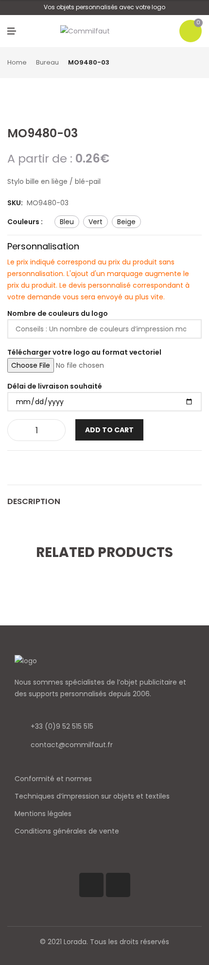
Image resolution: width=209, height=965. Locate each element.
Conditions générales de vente (67, 831)
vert (95, 222)
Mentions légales (43, 813)
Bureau (47, 62)
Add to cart (109, 430)
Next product (198, 63)
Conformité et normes (53, 779)
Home (17, 62)
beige (126, 222)
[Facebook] (91, 885)
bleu (67, 222)
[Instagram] (118, 885)
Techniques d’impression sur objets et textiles (92, 796)
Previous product (187, 63)
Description (33, 501)
